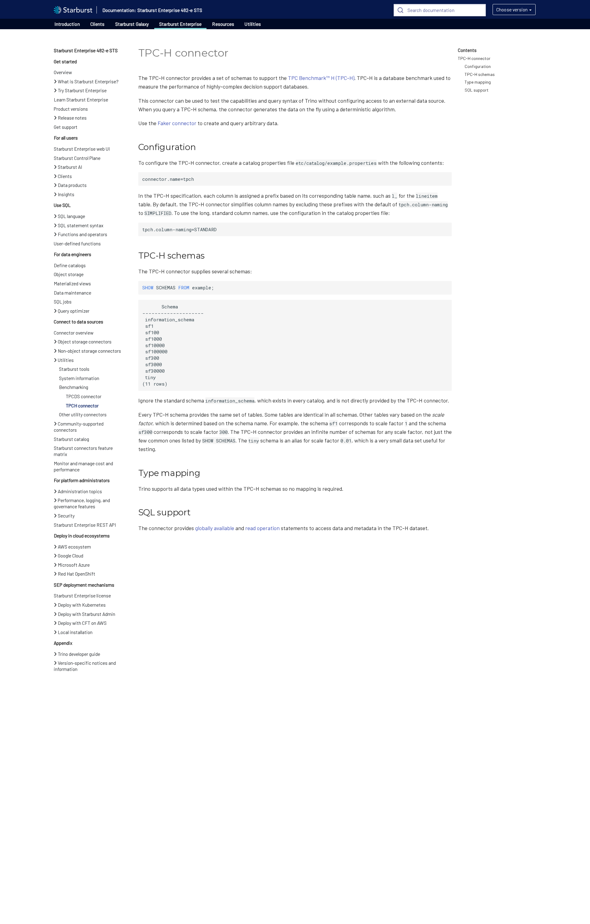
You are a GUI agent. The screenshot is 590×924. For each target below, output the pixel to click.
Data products (72, 185)
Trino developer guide (79, 654)
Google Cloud (70, 555)
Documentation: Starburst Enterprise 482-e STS (152, 10)
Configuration (478, 66)
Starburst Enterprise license (82, 595)
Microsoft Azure (74, 565)
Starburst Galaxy (132, 24)
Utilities (253, 24)
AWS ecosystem (74, 546)
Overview (63, 72)
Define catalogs (70, 265)
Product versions (71, 109)
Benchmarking (73, 387)
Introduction (67, 24)
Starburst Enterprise (180, 24)
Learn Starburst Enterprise (81, 99)
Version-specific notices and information (85, 666)
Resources (223, 24)
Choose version (512, 9)
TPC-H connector (474, 58)
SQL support (477, 90)
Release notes (72, 118)
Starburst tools (74, 369)
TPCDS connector (83, 396)
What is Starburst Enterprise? (88, 81)
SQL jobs (63, 301)
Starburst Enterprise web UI (82, 149)
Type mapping (478, 82)
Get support (65, 127)
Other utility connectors (83, 414)
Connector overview (73, 332)
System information (79, 378)
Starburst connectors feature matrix (83, 451)
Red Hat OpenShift (76, 574)
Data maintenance (72, 292)
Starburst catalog (71, 439)
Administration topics (80, 491)
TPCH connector (82, 405)
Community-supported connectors (79, 427)
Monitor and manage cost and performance (83, 466)
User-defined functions (77, 243)
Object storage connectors (85, 341)
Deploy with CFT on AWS (82, 623)
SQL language (71, 216)
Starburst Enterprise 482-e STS (86, 50)
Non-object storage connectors (89, 351)
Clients (97, 24)
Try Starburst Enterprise (82, 90)
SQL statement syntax (80, 225)
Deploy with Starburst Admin (86, 614)
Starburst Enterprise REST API (85, 525)
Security (66, 515)
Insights (66, 194)
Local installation (75, 632)
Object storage (69, 274)
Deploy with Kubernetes (82, 605)
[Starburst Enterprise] (73, 9)
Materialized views (72, 283)
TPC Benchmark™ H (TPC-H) (321, 77)
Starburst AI (70, 167)
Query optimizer (73, 311)
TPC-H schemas (480, 74)
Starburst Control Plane (77, 158)
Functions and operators (82, 234)
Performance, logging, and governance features (82, 503)
